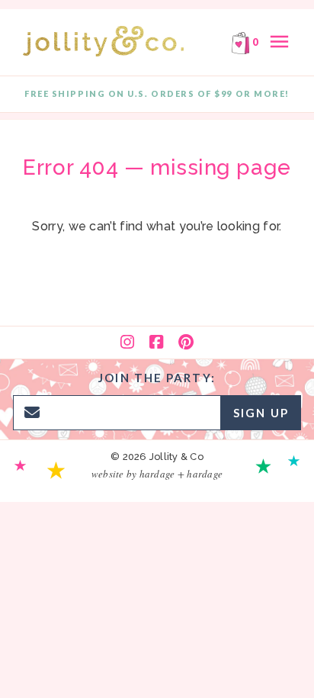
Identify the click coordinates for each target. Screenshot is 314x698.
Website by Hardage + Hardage (157, 474)
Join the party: (157, 377)
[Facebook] (156, 342)
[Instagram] (127, 342)
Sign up (261, 413)
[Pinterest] (186, 342)
